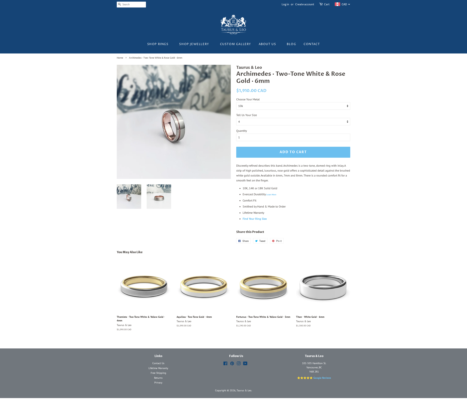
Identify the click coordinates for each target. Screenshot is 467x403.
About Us (268, 44)
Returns (158, 377)
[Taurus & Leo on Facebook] (225, 364)
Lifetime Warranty (158, 368)
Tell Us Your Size (246, 115)
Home (120, 58)
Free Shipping (158, 373)
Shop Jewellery (194, 44)
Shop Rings (158, 44)
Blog (291, 44)
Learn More (271, 194)
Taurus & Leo (244, 390)
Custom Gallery (235, 44)
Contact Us (158, 363)
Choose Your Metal (248, 99)
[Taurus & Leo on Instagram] (239, 364)
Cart (327, 4)
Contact (312, 44)
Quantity (241, 131)
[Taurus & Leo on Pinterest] (232, 364)
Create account (304, 4)
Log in (285, 4)
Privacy (158, 382)
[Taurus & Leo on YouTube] (245, 364)
